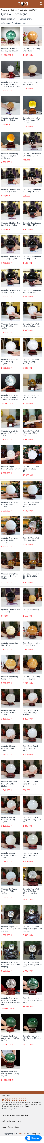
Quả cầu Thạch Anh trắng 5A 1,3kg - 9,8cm (10, 468)
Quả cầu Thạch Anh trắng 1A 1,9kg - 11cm (32, 325)
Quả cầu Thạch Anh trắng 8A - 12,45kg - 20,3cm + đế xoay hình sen (10, 1001)
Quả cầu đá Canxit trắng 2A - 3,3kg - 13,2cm (30, 855)
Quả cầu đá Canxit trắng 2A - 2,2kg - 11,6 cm (32, 819)
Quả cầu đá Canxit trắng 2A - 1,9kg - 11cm (9, 855)
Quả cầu (14, 10)
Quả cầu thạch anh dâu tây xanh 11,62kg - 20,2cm (10, 1038)
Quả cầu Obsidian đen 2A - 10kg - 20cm (32, 291)
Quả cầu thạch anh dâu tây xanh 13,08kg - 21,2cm (32, 1038)
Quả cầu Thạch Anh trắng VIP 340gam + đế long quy (10, 964)
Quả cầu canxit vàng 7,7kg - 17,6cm (31, 678)
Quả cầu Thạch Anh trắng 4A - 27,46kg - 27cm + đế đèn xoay (9, 397)
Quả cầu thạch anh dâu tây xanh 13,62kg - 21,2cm (10, 1074)
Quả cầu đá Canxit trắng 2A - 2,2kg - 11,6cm (30, 712)
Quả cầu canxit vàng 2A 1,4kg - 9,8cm (9, 119)
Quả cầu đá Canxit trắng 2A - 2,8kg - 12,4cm (9, 784)
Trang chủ (5, 10)
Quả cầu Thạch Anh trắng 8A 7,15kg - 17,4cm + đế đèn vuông (31, 892)
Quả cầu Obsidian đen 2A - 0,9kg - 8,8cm (32, 155)
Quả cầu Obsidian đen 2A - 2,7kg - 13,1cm (10, 258)
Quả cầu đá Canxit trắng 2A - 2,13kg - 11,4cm (9, 819)
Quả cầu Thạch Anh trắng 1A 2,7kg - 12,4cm (9, 362)
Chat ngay (35, 1138)
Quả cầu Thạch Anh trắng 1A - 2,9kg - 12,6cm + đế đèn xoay (10, 84)
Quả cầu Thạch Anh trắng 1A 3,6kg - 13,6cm (31, 362)
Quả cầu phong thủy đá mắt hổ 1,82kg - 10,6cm (31, 576)
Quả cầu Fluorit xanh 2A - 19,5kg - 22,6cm (9, 50)
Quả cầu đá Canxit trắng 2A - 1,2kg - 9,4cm (30, 784)
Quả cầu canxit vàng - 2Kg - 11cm (32, 50)
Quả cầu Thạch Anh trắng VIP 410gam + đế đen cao (32, 964)
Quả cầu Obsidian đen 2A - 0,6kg (10, 611)
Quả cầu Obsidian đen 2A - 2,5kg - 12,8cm (32, 224)
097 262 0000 (16, 1099)
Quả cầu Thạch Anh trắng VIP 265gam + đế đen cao (10, 929)
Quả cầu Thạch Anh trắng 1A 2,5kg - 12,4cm (9, 504)
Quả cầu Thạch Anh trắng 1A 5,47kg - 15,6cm (9, 540)
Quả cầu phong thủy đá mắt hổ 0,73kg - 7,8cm (31, 397)
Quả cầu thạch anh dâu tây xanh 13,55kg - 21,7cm (32, 1000)
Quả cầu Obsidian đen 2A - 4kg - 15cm (10, 291)
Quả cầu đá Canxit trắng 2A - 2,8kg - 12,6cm (9, 891)
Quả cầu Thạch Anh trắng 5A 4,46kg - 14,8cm (31, 469)
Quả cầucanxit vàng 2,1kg (31, 611)
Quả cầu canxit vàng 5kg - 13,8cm (9, 644)
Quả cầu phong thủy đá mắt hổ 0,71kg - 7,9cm (9, 433)
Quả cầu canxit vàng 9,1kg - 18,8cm (31, 644)
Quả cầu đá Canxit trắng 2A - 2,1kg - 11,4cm (9, 712)
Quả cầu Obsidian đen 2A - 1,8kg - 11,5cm (10, 224)
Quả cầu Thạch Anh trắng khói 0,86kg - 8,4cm (31, 433)
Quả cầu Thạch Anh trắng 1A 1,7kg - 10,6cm (9, 326)
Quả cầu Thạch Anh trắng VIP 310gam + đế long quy (32, 929)
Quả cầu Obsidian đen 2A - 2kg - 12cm (32, 258)
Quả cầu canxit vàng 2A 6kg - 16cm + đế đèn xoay (31, 120)
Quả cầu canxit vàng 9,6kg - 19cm (9, 678)
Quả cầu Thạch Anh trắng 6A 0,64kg (31, 539)
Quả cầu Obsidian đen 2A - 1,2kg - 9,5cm (10, 190)
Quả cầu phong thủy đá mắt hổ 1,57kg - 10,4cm (9, 576)
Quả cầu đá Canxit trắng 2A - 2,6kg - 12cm (9, 748)
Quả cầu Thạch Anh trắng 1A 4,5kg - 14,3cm (31, 504)
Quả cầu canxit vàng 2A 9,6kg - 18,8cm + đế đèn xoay (9, 156)
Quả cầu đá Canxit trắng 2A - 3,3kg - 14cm (30, 748)
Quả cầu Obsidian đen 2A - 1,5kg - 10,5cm (32, 190)
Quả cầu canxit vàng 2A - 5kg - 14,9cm (31, 83)
